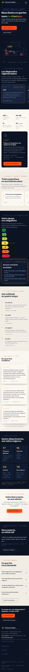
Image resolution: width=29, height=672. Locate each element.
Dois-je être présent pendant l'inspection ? (10, 593)
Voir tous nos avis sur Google (14, 426)
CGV (13, 665)
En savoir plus (8, 100)
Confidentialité (20, 665)
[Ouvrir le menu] (26, 2)
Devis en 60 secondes (9, 620)
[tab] (14, 230)
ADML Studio (10, 669)
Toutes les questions (9, 600)
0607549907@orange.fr (7, 637)
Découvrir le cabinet (8, 550)
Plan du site (4, 666)
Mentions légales (6, 665)
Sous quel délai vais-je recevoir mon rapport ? (12, 579)
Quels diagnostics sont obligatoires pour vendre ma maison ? (12, 572)
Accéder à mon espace (11, 163)
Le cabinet (4, 654)
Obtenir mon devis (8, 27)
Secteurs (4, 650)
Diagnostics (5, 646)
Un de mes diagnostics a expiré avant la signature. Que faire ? (12, 586)
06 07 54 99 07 (7, 32)
